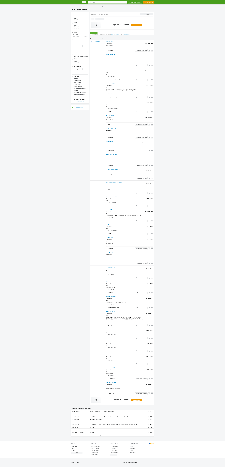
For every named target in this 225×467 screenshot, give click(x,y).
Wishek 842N (109, 209)
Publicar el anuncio (137, 25)
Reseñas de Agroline (94, 452)
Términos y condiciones (95, 446)
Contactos (73, 450)
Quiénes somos (74, 446)
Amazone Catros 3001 (111, 296)
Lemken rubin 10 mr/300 (111, 154)
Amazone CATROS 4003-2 (112, 69)
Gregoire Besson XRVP (111, 54)
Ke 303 (107, 224)
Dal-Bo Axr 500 (109, 141)
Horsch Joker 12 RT (110, 354)
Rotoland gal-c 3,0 (110, 237)
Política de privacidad (95, 448)
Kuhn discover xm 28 (111, 128)
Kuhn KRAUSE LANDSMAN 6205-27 (114, 329)
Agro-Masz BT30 (110, 115)
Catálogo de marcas (94, 454)
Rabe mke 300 (109, 281)
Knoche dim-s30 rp (110, 267)
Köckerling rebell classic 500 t (112, 169)
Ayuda (72, 448)
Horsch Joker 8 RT (110, 83)
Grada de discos (109, 41)
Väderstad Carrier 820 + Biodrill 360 (114, 182)
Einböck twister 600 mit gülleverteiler (114, 100)
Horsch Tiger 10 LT (110, 341)
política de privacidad (115, 34)
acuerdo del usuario (126, 34)
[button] (149, 50)
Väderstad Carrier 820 (111, 382)
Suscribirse (94, 32)
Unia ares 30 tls (109, 252)
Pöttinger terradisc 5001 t (111, 196)
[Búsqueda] (89, 2)
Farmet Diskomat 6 (110, 311)
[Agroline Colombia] (76, 2)
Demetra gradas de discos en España (78, 437)
